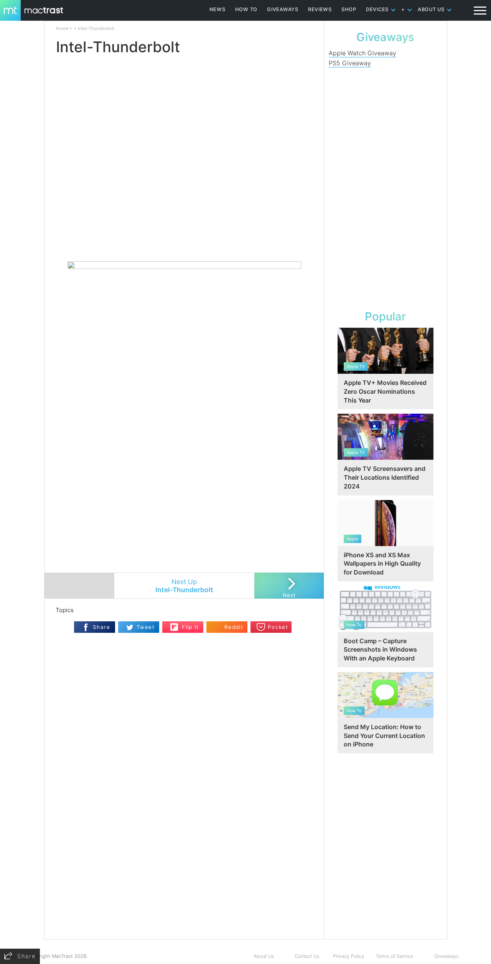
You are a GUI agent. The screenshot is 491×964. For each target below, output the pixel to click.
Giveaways (446, 956)
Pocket (278, 627)
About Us (264, 956)
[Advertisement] (184, 238)
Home (62, 28)
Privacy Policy (348, 956)
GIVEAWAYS (282, 9)
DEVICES (377, 9)
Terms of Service (394, 956)
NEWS (217, 9)
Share (101, 627)
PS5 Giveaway (350, 63)
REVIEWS (320, 9)
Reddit (233, 627)
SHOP (348, 9)
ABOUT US (431, 9)
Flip (174, 624)
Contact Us (307, 956)
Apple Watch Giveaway (362, 53)
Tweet (146, 627)
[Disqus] (184, 840)
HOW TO (246, 9)
